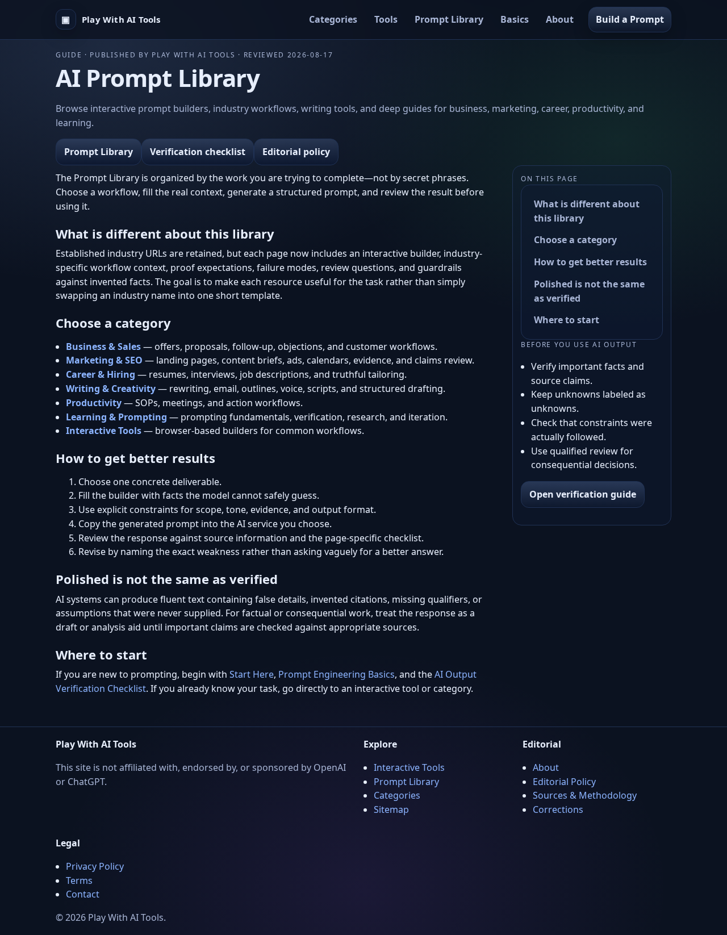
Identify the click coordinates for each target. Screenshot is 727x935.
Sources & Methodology (585, 795)
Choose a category (575, 239)
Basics (514, 19)
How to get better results (590, 262)
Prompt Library (449, 19)
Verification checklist (197, 151)
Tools (386, 19)
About (560, 19)
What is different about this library (587, 211)
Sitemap (391, 809)
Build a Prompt (630, 19)
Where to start (566, 320)
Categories (333, 19)
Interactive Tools (409, 767)
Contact (82, 894)
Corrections (558, 809)
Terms (79, 880)
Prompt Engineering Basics (336, 674)
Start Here (251, 674)
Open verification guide (582, 494)
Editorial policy (296, 151)
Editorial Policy (564, 781)
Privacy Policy (95, 866)
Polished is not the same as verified (589, 291)
